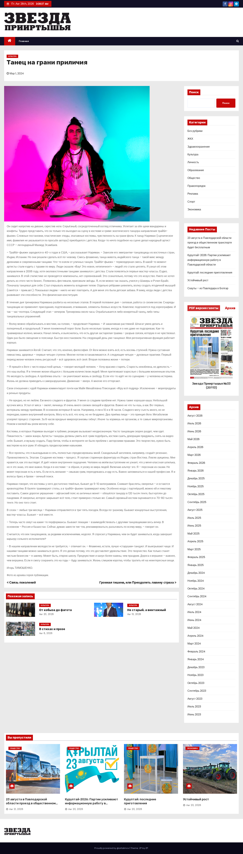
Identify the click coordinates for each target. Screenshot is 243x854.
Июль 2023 (194, 706)
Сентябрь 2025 (196, 502)
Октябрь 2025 (195, 494)
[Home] (9, 41)
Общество (193, 178)
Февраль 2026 (196, 463)
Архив (230, 308)
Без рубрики (194, 131)
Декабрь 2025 (196, 478)
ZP (146, 848)
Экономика (194, 209)
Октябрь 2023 (195, 683)
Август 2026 (194, 416)
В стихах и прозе (52, 629)
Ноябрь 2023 (195, 675)
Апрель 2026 (195, 447)
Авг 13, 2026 (134, 614)
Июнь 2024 (194, 620)
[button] (237, 41)
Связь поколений (22, 582)
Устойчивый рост (197, 280)
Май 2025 (193, 533)
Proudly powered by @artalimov (112, 848)
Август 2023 (194, 699)
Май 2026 (193, 439)
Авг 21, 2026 (16, 809)
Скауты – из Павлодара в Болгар (207, 288)
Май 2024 (193, 628)
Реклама (192, 194)
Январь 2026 (195, 471)
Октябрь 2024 (196, 588)
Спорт (191, 202)
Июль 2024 (194, 612)
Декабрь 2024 (196, 573)
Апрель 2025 (195, 541)
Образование (195, 170)
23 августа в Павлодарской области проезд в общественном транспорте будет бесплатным (209, 242)
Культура (12, 56)
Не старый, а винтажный (146, 610)
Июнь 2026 (194, 431)
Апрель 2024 (195, 636)
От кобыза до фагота (55, 610)
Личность (193, 162)
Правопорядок (196, 186)
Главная (24, 41)
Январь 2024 (195, 659)
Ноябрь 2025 (195, 486)
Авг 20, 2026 (46, 614)
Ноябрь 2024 (195, 581)
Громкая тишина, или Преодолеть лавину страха (137, 582)
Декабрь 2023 (195, 667)
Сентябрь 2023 (196, 691)
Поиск (194, 92)
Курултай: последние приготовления (209, 272)
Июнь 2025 (194, 526)
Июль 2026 (194, 423)
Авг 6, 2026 (46, 633)
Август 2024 (195, 604)
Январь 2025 (195, 565)
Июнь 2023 (194, 714)
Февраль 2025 (196, 557)
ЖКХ (190, 139)
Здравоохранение (198, 147)
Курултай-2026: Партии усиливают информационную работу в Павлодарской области (209, 260)
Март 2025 (194, 549)
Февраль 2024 (196, 651)
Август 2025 (194, 510)
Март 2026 (194, 455)
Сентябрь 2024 (196, 596)
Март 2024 (194, 643)
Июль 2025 (194, 518)
